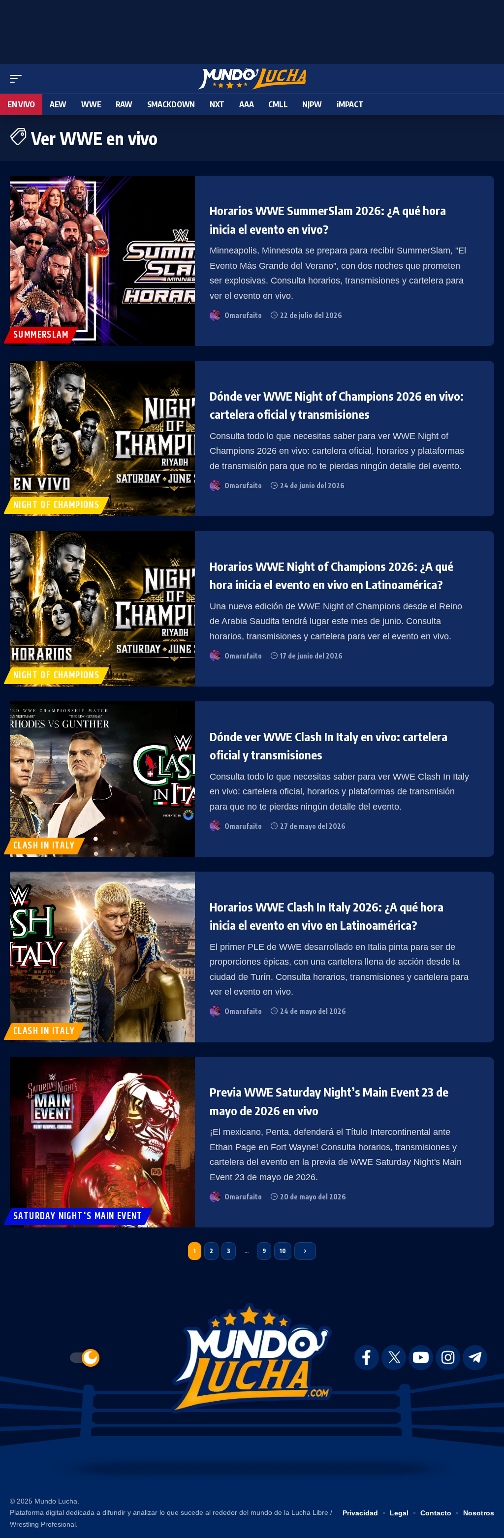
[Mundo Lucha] (252, 79)
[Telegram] (475, 1357)
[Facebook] (366, 1357)
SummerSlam (40, 335)
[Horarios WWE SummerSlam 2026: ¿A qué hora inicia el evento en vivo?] (102, 261)
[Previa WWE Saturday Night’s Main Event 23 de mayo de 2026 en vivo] (102, 1142)
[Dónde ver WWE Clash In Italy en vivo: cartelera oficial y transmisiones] (102, 779)
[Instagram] (448, 1357)
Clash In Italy (44, 845)
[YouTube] (421, 1357)
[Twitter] (393, 1357)
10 (283, 1251)
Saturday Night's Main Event (78, 1216)
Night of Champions (56, 505)
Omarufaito (243, 315)
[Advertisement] (252, 29)
